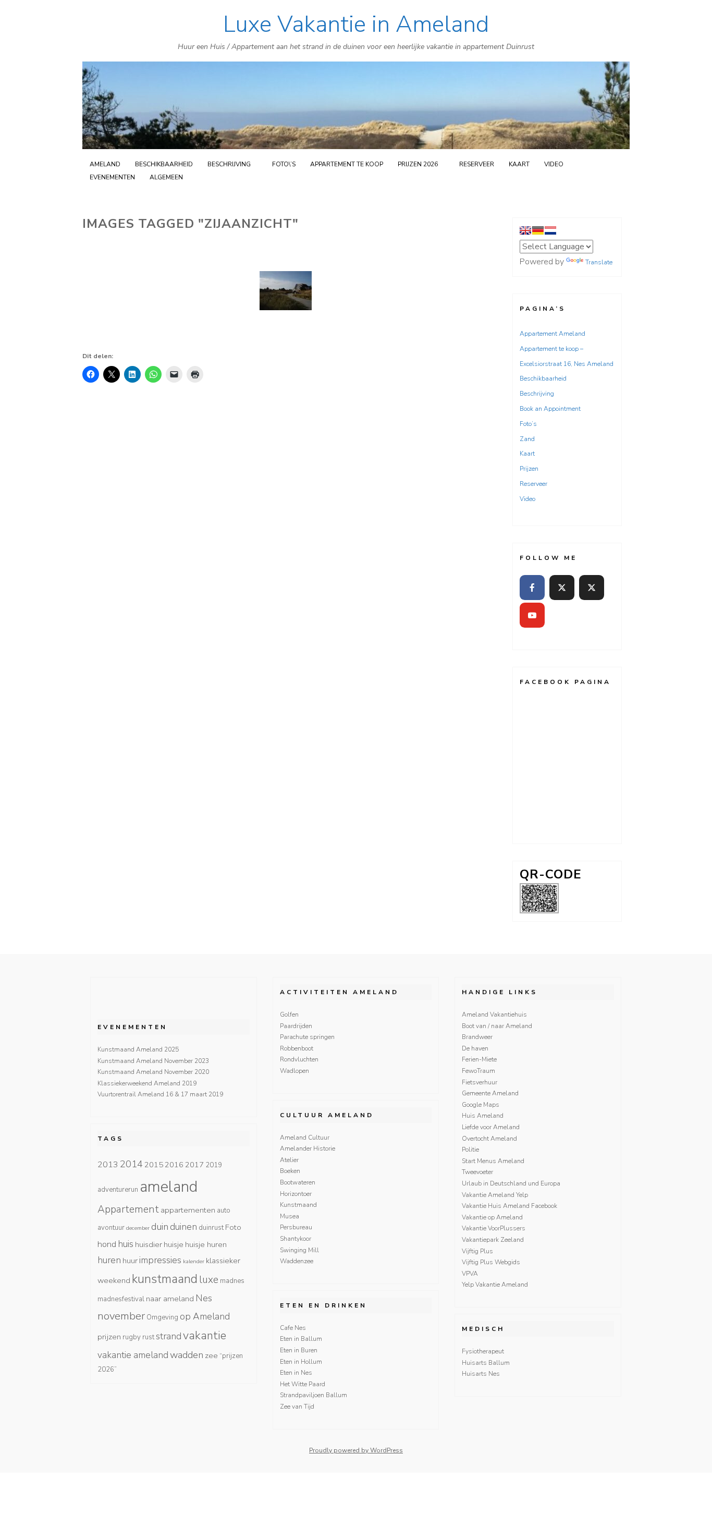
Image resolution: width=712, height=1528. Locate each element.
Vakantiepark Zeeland (493, 1240)
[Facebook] (532, 587)
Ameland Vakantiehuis (494, 1014)
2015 (153, 1164)
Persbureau (296, 1227)
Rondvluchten (299, 1059)
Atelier (289, 1160)
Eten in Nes (296, 1372)
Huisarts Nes (481, 1374)
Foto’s (528, 424)
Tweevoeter (477, 1172)
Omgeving (162, 1317)
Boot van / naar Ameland (497, 1026)
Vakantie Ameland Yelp (495, 1195)
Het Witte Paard (302, 1384)
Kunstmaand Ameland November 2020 (153, 1072)
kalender (193, 1261)
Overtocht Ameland (489, 1138)
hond (106, 1244)
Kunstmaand (298, 1205)
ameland (169, 1186)
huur (130, 1260)
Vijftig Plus (477, 1251)
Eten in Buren (298, 1350)
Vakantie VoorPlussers (493, 1228)
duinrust (211, 1227)
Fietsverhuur (479, 1082)
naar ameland (170, 1298)
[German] (538, 230)
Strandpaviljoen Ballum (313, 1395)
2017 (194, 1164)
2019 (213, 1165)
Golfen (289, 1014)
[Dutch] (550, 230)
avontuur (111, 1227)
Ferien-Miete (479, 1059)
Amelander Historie (307, 1148)
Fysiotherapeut (483, 1351)
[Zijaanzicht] (286, 290)
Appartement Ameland (552, 333)
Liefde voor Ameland (491, 1127)
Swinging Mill (299, 1250)
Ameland (105, 164)
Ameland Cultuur (304, 1137)
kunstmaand (165, 1279)
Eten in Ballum (301, 1339)
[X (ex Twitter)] (561, 587)
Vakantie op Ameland (492, 1217)
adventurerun (117, 1189)
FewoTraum (478, 1071)
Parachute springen (307, 1037)
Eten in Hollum (301, 1362)
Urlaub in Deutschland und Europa (511, 1183)
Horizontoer (296, 1194)
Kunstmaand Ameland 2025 (138, 1049)
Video (553, 164)
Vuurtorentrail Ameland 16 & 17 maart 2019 (160, 1094)
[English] (525, 230)
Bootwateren (297, 1182)
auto (223, 1210)
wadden (186, 1355)
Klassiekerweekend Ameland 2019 (147, 1083)
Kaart (519, 164)
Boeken (290, 1171)
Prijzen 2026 (418, 164)
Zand (527, 439)
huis (125, 1244)
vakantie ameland (132, 1355)
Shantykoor (295, 1238)
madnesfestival (120, 1299)
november (121, 1316)
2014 (131, 1164)
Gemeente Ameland (490, 1093)
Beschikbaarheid (164, 164)
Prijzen (529, 468)
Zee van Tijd (297, 1406)
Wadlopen (294, 1071)
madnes (232, 1281)
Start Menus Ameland (493, 1161)
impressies (160, 1260)
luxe (208, 1280)
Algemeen (166, 177)
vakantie (204, 1335)
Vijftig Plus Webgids (491, 1262)
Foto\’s (284, 164)
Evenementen (112, 177)
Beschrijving (229, 164)
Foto (233, 1227)
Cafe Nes (293, 1328)
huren (109, 1260)
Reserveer (476, 164)
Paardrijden (296, 1026)
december (138, 1228)
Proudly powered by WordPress (356, 1450)
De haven (475, 1048)
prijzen (109, 1336)
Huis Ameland (483, 1115)
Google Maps (480, 1105)
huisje (173, 1244)
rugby (131, 1337)
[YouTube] (532, 615)
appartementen (188, 1210)
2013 (107, 1164)
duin (159, 1226)
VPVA (470, 1273)
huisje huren (206, 1244)
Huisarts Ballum (486, 1363)
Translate (598, 262)
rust (148, 1337)
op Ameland (205, 1316)
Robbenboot (296, 1048)
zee (211, 1355)
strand (168, 1336)
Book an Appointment (550, 409)
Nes (203, 1298)
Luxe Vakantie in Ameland (356, 24)
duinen (183, 1226)
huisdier (148, 1244)
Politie (470, 1149)
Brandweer (477, 1037)
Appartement (128, 1209)
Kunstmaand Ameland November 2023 (153, 1061)
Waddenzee (296, 1261)
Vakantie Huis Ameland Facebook (509, 1206)
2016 (174, 1164)
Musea (289, 1216)
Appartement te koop (346, 164)
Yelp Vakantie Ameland (495, 1284)
